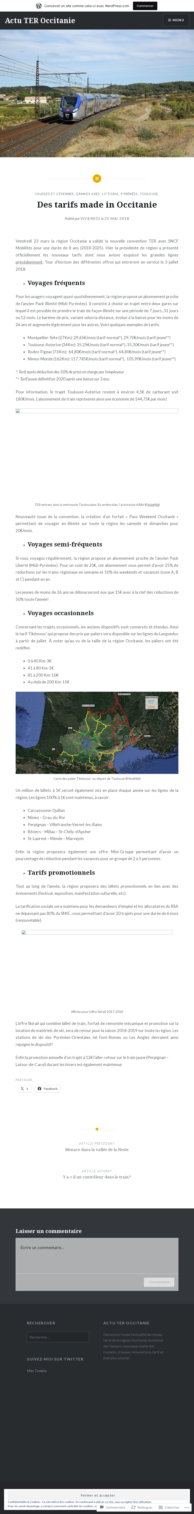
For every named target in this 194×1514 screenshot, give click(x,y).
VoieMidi (153, 505)
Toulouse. (149, 194)
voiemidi (90, 218)
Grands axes (88, 194)
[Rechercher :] (58, 1337)
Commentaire (159, 1282)
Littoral (110, 194)
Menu (178, 20)
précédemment (29, 262)
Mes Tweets (37, 1371)
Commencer (145, 6)
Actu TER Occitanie (40, 20)
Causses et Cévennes (54, 194)
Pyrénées (129, 194)
